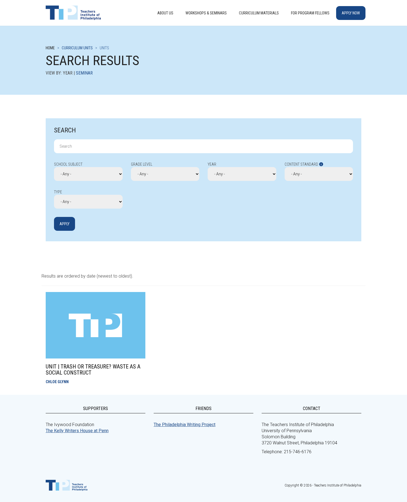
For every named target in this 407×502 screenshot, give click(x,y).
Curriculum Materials (259, 13)
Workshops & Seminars (206, 13)
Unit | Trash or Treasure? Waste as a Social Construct (93, 369)
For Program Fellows (310, 13)
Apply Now (351, 13)
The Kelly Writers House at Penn (77, 430)
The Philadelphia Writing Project (184, 424)
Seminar (84, 73)
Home (50, 48)
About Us (165, 13)
